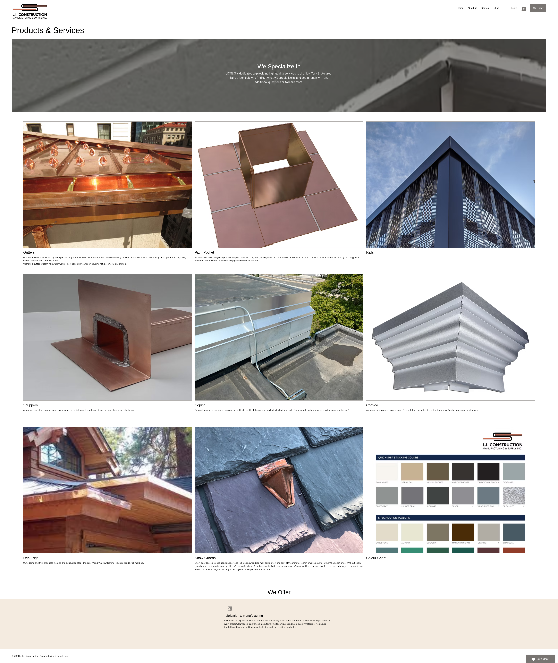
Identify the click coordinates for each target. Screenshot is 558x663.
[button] (523, 8)
